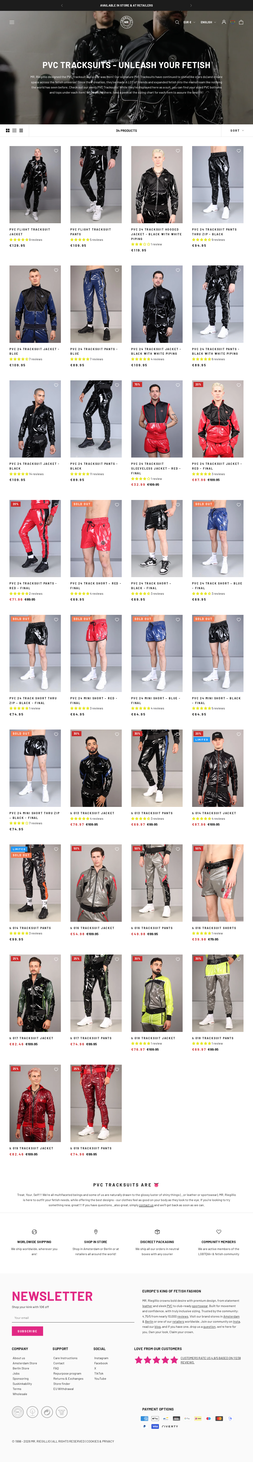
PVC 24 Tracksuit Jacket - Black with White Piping (156, 351)
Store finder (61, 1383)
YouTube (100, 1378)
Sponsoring (21, 1378)
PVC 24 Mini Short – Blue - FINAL (156, 701)
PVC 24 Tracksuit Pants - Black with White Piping (216, 351)
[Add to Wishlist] (56, 151)
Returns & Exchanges (68, 1378)
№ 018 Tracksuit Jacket (153, 1038)
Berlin (149, 1321)
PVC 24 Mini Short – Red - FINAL (94, 701)
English (206, 22)
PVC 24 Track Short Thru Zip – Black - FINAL (33, 701)
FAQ (56, 1368)
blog (158, 1326)
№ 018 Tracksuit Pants (213, 1038)
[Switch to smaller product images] (14, 130)
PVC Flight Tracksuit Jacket (29, 232)
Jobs (16, 1373)
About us (19, 1358)
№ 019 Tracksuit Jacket (31, 1148)
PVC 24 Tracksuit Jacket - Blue (34, 351)
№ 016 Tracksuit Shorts (214, 928)
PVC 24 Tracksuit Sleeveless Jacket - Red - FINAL (156, 468)
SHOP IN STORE (95, 1242)
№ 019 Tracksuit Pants (91, 1148)
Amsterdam (231, 1316)
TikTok (98, 1373)
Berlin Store (21, 1368)
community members (219, 1242)
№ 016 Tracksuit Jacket (92, 928)
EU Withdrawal (63, 1389)
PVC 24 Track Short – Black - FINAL (151, 586)
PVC (169, 1306)
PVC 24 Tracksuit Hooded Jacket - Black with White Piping (156, 234)
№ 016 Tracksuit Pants (152, 928)
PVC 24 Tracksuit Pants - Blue (94, 351)
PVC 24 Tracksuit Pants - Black (94, 466)
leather (147, 1306)
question (209, 1326)
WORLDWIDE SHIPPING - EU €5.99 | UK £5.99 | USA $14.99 (126, 5)
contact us (146, 1205)
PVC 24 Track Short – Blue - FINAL (217, 586)
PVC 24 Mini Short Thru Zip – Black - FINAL (34, 815)
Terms (17, 1389)
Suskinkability (22, 1383)
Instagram (101, 1358)
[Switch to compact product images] (21, 130)
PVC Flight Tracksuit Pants (90, 232)
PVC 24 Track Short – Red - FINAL (96, 586)
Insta (236, 1321)
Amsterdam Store (25, 1363)
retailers (178, 1321)
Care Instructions (65, 1358)
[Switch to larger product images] (7, 130)
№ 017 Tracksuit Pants (91, 1038)
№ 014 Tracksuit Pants (30, 928)
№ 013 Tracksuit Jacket (92, 813)
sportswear (200, 1306)
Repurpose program (67, 1373)
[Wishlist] (233, 22)
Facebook (101, 1363)
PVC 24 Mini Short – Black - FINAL (216, 701)
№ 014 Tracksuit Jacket (214, 813)
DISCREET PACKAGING (157, 1242)
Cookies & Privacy (100, 1441)
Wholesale (20, 1394)
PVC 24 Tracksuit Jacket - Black (34, 466)
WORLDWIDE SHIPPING (34, 1242)
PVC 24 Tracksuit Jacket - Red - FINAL (217, 466)
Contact (58, 1363)
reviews (182, 1316)
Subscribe (27, 1331)
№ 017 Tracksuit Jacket (31, 1038)
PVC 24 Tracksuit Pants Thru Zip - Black (214, 232)
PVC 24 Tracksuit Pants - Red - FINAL (33, 586)
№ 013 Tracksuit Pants (152, 813)
